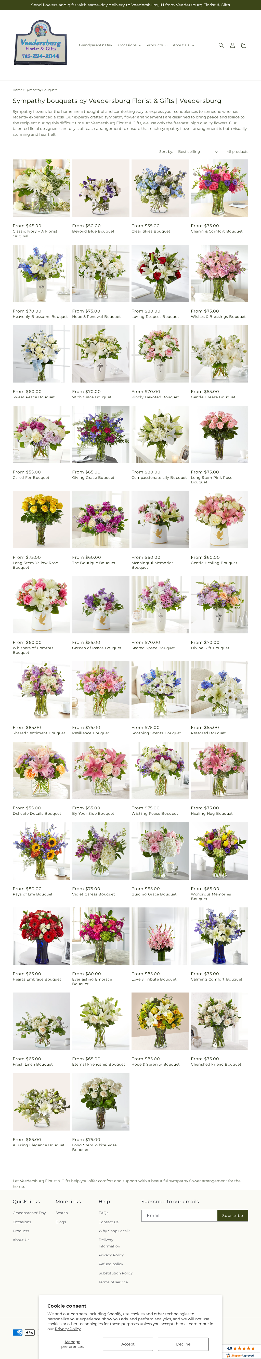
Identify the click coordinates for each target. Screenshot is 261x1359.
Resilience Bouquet (90, 733)
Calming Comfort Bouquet (217, 979)
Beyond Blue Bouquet (93, 231)
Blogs (61, 1222)
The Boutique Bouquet (94, 563)
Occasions (22, 1222)
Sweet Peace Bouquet (34, 397)
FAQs (103, 1213)
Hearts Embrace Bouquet (37, 979)
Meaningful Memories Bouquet (152, 565)
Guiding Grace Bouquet (154, 894)
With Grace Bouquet (92, 397)
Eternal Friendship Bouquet (98, 1064)
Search (62, 1213)
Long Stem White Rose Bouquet (94, 1147)
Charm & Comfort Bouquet (217, 231)
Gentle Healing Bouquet (214, 563)
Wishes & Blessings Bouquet (218, 316)
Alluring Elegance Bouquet (39, 1145)
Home (17, 90)
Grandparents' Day (29, 1213)
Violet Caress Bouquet (93, 894)
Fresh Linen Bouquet (33, 1064)
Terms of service (113, 1282)
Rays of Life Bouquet (33, 894)
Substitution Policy (116, 1273)
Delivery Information (109, 1243)
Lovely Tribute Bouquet (154, 979)
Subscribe (232, 1215)
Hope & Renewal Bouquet (96, 316)
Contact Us (109, 1222)
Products (21, 1231)
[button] (129, 45)
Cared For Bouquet (31, 477)
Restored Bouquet (208, 733)
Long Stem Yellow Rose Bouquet (35, 565)
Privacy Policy (68, 1328)
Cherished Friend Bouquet (216, 1064)
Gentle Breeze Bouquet (213, 397)
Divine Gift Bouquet (210, 648)
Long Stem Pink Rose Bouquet (211, 479)
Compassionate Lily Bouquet (159, 477)
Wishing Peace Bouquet (155, 813)
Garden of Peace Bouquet (97, 648)
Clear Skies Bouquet (151, 231)
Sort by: (166, 151)
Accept (128, 1344)
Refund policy (111, 1264)
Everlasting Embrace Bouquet (92, 981)
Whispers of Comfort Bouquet (33, 650)
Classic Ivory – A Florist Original (35, 233)
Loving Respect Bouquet (155, 316)
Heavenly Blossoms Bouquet (40, 316)
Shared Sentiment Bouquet (39, 733)
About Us (21, 1240)
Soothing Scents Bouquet (156, 733)
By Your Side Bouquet (93, 813)
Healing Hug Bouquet (212, 813)
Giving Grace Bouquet (93, 477)
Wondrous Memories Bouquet (211, 896)
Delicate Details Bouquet (37, 813)
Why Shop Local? (114, 1231)
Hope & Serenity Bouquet (156, 1064)
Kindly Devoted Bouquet (155, 397)
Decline (183, 1344)
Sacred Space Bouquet (153, 648)
